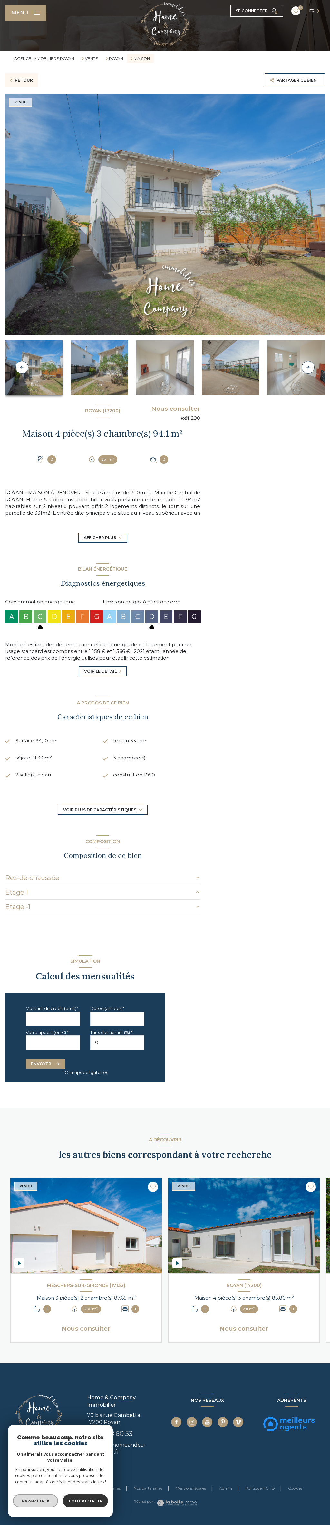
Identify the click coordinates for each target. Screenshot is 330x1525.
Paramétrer (35, 1501)
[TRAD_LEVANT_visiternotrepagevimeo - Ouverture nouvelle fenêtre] (238, 1422)
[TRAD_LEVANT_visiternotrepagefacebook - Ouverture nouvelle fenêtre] (176, 1422)
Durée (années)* (107, 1008)
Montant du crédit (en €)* (52, 1008)
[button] (308, 367)
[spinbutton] (117, 1042)
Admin (225, 1488)
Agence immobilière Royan (44, 58)
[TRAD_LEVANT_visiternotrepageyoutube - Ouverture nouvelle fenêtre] (207, 1422)
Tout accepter (85, 1501)
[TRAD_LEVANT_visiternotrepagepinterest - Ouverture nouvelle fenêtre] (223, 1422)
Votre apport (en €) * (47, 1032)
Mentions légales (191, 1488)
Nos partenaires (148, 1488)
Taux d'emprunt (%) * (111, 1032)
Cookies (295, 1488)
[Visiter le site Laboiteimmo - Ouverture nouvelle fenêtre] (176, 1503)
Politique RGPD (260, 1488)
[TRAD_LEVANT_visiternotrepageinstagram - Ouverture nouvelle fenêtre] (192, 1422)
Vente (91, 58)
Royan (116, 58)
